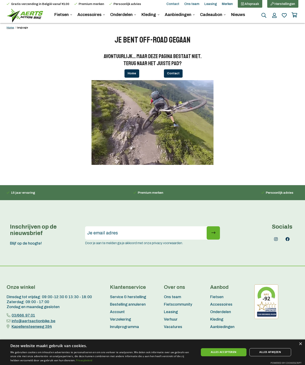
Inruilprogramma (124, 327)
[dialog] (152, 352)
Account (117, 312)
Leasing (210, 4)
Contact (172, 4)
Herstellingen (284, 4)
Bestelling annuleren (128, 304)
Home (10, 27)
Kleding (149, 14)
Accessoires (89, 14)
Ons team (191, 4)
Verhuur (171, 319)
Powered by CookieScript (286, 362)
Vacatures (173, 327)
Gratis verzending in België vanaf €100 (40, 4)
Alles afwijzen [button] (270, 352)
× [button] (300, 343)
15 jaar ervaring (23, 192)
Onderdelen (121, 14)
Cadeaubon (211, 14)
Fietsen (62, 14)
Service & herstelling (128, 297)
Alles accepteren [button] (223, 352)
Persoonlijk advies (127, 4)
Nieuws (238, 14)
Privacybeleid (84, 360)
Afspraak (251, 4)
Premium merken (91, 4)
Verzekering (120, 319)
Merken (227, 4)
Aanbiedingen (178, 14)
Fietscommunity (178, 304)
